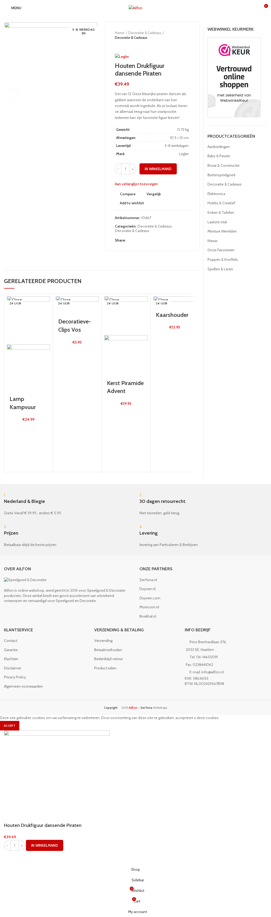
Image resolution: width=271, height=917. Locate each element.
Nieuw (212, 240)
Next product (128, 45)
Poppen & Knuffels (222, 259)
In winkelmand (158, 169)
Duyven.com (149, 598)
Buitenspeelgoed (221, 175)
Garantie (11, 649)
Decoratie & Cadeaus (144, 33)
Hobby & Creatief (221, 203)
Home (119, 33)
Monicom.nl (149, 607)
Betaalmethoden (108, 649)
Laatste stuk (217, 222)
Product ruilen (105, 668)
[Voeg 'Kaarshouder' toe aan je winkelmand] (162, 350)
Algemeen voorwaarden (23, 686)
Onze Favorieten (220, 250)
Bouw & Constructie (223, 165)
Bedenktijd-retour (108, 658)
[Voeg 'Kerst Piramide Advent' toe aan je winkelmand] (113, 426)
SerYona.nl (148, 579)
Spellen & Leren (220, 269)
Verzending (103, 640)
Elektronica (216, 193)
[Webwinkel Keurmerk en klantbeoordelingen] (234, 77)
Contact (10, 640)
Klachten (11, 658)
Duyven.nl (147, 588)
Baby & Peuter (218, 156)
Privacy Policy (15, 677)
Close (17, 300)
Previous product (117, 45)
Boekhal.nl (147, 616)
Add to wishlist (132, 203)
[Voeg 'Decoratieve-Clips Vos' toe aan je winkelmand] (64, 365)
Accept (10, 726)
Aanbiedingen (218, 146)
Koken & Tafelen (220, 212)
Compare (128, 194)
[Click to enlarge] (13, 94)
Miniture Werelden (222, 231)
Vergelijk (154, 194)
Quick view (16, 455)
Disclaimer (12, 668)
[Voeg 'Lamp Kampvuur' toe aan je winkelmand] (16, 442)
